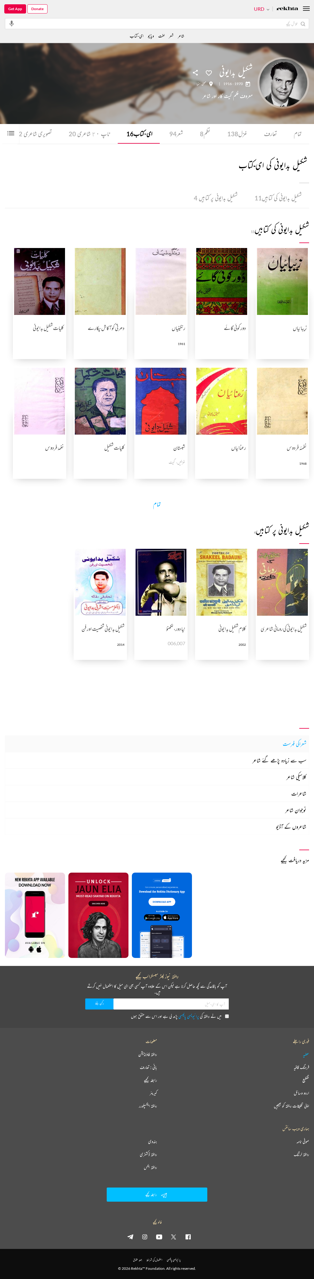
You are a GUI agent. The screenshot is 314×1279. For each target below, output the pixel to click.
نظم (205, 134)
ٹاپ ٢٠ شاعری (89, 134)
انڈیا (198, 84)
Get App (15, 8)
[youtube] (159, 1237)
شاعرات (298, 793)
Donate (37, 8)
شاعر (181, 36)
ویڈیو (151, 36)
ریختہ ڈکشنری (148, 1154)
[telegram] (130, 1237)
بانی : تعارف (148, 1067)
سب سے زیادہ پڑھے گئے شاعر (279, 760)
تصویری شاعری (33, 134)
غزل (237, 134)
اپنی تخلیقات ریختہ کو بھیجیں (291, 1105)
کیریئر (153, 1093)
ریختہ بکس (150, 1167)
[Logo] (287, 9)
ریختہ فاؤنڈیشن (147, 1054)
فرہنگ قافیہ (301, 1067)
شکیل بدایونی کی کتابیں (278, 198)
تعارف (270, 134)
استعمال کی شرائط (154, 1260)
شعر (176, 134)
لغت (161, 36)
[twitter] (173, 1237)
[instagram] (145, 1237)
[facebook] (188, 1237)
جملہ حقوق (137, 1260)
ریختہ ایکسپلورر (148, 1105)
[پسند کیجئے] (208, 72)
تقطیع (305, 1080)
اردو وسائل (301, 1093)
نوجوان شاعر (295, 810)
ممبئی (204, 84)
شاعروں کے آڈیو (291, 826)
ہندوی (152, 1141)
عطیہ (306, 1054)
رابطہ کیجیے (150, 1080)
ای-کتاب (139, 134)
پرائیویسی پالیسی (188, 1016)
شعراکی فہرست (294, 743)
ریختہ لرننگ (301, 1154)
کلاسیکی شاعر (296, 777)
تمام (298, 134)
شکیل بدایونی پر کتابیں (216, 198)
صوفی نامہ (303, 1141)
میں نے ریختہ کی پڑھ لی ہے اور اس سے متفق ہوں (176, 1016)
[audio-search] (12, 23)
